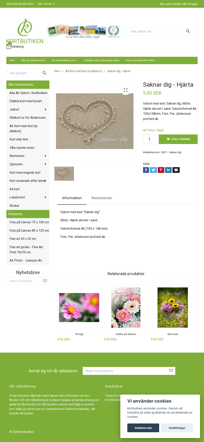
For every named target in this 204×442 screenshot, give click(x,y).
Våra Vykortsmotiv (20, 84)
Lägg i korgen (180, 139)
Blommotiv (17, 156)
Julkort (14, 109)
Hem (12, 60)
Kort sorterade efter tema (140, 60)
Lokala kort (17, 197)
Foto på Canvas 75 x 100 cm (29, 222)
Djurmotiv (16, 164)
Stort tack (172, 334)
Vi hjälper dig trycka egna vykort (101, 60)
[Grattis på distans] (126, 307)
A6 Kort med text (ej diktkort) (23, 128)
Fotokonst (15, 214)
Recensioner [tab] (101, 198)
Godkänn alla (143, 427)
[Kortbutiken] (24, 31)
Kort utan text (19, 139)
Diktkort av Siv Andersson (28, 118)
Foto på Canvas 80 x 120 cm (29, 230)
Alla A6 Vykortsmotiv (33, 60)
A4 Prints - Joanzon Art (26, 260)
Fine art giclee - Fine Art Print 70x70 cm (26, 249)
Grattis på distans (126, 334)
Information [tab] (71, 198)
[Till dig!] (79, 307)
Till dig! (79, 334)
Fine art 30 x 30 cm (23, 239)
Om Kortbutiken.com (63, 60)
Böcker (14, 206)
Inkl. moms (45, 3)
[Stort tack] (173, 307)
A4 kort (15, 189)
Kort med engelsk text (25, 172)
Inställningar (177, 427)
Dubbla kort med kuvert (26, 101)
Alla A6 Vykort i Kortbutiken (28, 93)
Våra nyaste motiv (22, 148)
